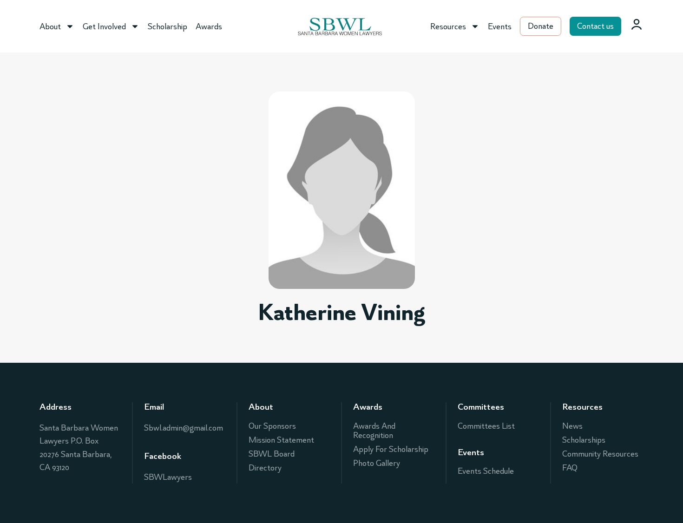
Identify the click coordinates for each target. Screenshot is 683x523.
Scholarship (167, 26)
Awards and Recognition (374, 430)
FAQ (570, 467)
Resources (448, 26)
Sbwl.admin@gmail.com (183, 427)
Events (500, 26)
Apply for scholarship (390, 449)
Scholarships (583, 440)
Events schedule (486, 471)
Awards (209, 26)
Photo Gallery (376, 463)
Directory (265, 467)
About (50, 26)
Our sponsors (272, 426)
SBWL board (272, 453)
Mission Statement (281, 440)
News (572, 426)
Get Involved (104, 26)
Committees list (486, 426)
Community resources (600, 453)
